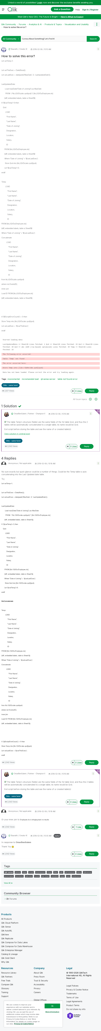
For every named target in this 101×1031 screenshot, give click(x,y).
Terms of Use (72, 997)
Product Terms (72, 1005)
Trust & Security (41, 980)
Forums (22, 24)
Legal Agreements (74, 1001)
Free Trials (5, 980)
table (79, 872)
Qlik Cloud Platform (9, 923)
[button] (98, 48)
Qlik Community (8, 24)
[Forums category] (5, 898)
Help (77, 9)
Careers (37, 992)
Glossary (5, 988)
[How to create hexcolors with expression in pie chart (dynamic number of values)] (91, 399)
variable (54, 876)
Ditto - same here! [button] (10, 385)
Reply (91, 391)
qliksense (87, 872)
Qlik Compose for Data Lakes (14, 942)
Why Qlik (5, 962)
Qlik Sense (6, 927)
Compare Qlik (7, 984)
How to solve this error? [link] (14, 27)
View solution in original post (17, 434)
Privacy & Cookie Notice (77, 989)
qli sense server (48, 379)
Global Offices (40, 1000)
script (31, 872)
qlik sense (9, 872)
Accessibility (39, 984)
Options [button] (97, 24)
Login (39, 2)
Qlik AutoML (6, 930)
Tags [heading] (7, 866)
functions (19, 876)
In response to (16, 842)
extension (76, 876)
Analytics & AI (35, 24)
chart (49, 872)
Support (4, 996)
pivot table (9, 876)
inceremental (14, 379)
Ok (52, 1006)
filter (55, 872)
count (37, 876)
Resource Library (8, 973)
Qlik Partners (6, 976)
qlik (61, 872)
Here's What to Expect (72, 17)
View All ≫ (8, 883)
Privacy (37, 988)
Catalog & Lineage (9, 954)
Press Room (39, 976)
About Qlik (38, 973)
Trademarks (71, 993)
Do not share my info (76, 1009)
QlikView (5, 934)
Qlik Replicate (7, 938)
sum (68, 876)
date (24, 872)
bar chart (45, 876)
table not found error (68, 379)
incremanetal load (30, 379)
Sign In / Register (90, 9)
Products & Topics (53, 24)
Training (4, 992)
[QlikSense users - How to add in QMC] (95, 399)
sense (17, 872)
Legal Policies (72, 985)
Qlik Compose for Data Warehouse (17, 946)
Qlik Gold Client (8, 958)
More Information (52, 1012)
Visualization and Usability (77, 24)
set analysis (70, 872)
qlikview (28, 876)
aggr (62, 876)
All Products (6, 919)
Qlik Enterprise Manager (11, 950)
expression (40, 872)
